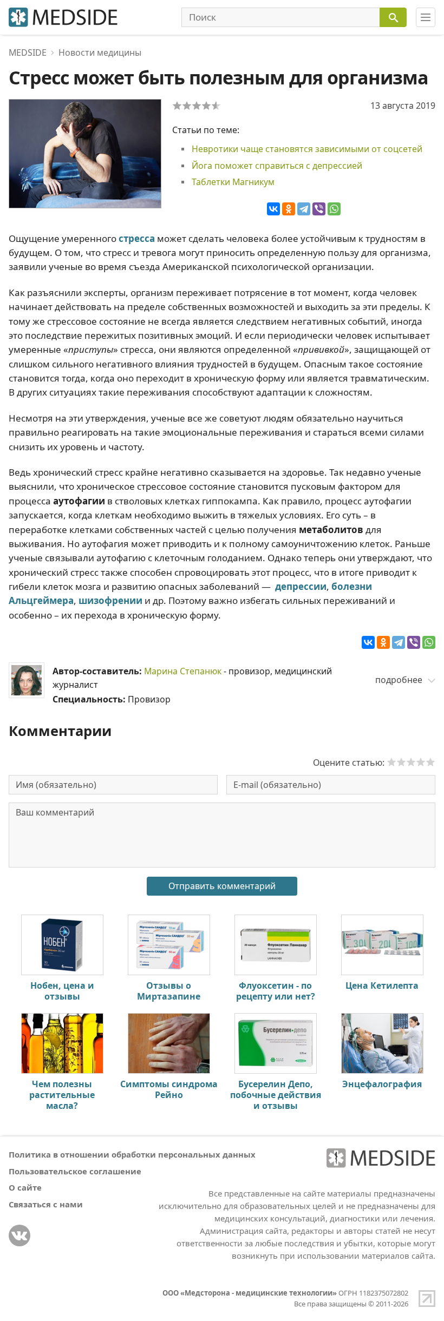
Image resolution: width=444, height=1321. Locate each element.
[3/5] (196, 105)
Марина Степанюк (182, 671)
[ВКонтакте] (273, 208)
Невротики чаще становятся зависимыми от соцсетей (307, 149)
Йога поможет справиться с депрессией (277, 166)
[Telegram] (303, 208)
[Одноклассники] (288, 208)
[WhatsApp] (334, 208)
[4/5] (206, 105)
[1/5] (177, 105)
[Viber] (318, 208)
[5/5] (216, 105)
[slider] (411, 762)
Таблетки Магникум (233, 182)
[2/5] (187, 105)
